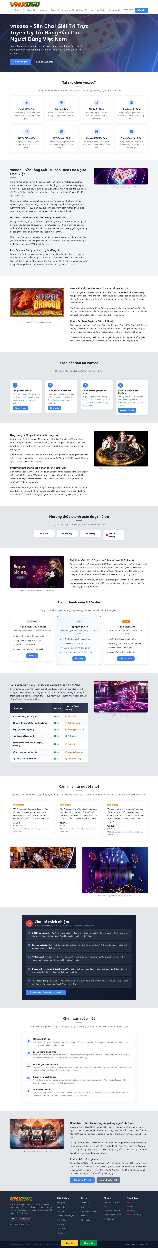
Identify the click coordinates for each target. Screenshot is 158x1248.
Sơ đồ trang (109, 1219)
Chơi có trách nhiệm (88, 1211)
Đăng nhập (128, 10)
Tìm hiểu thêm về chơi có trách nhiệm (46, 992)
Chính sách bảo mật (112, 1210)
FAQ (82, 1207)
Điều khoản (143, 1244)
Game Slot (31, 10)
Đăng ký (141, 10)
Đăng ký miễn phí (82, 1180)
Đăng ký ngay (20, 61)
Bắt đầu (32, 655)
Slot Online (77, 10)
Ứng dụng (43, 10)
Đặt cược (89, 10)
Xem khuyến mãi (44, 61)
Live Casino (101, 10)
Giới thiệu (84, 1203)
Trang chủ (19, 10)
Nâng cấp (79, 658)
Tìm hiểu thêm (126, 658)
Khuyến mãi (114, 10)
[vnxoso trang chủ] (25, 4)
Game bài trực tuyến (60, 10)
